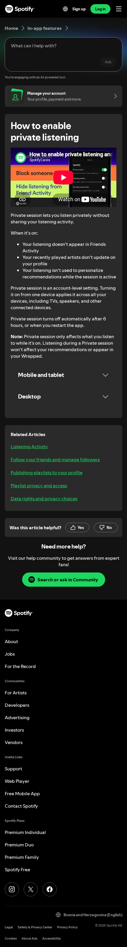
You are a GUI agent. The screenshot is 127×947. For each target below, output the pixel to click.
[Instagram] (12, 889)
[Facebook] (50, 889)
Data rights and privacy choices (44, 498)
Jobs (10, 654)
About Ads (30, 938)
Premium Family (22, 857)
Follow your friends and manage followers (55, 459)
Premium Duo (19, 844)
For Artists (16, 692)
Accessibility (51, 938)
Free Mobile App (22, 793)
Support (13, 768)
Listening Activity (29, 446)
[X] (31, 889)
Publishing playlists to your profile (46, 472)
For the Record (20, 666)
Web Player (17, 781)
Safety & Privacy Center (35, 927)
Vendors (13, 742)
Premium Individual (25, 832)
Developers (17, 705)
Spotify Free (17, 869)
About (11, 641)
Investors (14, 730)
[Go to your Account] (113, 96)
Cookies (11, 938)
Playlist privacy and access (39, 485)
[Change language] (65, 9)
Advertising (17, 717)
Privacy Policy (67, 927)
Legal (9, 927)
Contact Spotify (21, 806)
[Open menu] (118, 9)
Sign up (79, 9)
